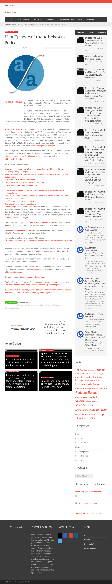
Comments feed (90, 544)
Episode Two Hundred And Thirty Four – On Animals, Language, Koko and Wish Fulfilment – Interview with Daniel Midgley (52, 14)
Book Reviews (81, 442)
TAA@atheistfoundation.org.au (16, 217)
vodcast (83, 418)
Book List (79, 438)
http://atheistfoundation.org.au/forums (38, 269)
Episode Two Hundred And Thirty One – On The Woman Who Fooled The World (36, 27)
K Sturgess (11, 48)
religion (88, 401)
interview (80, 384)
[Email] (90, 1)
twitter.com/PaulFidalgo (14, 159)
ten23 (87, 414)
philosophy (94, 388)
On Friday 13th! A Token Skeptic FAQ (32, 5)
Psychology (94, 397)
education (92, 377)
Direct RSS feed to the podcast (88, 491)
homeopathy (80, 380)
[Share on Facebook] (61, 48)
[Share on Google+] (67, 48)
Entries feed (89, 539)
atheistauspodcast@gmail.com (32, 277)
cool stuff (79, 377)
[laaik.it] (18, 308)
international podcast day (93, 380)
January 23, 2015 (23, 48)
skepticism (100, 409)
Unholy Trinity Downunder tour (41, 222)
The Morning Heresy (33, 156)
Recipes (78, 460)
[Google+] (98, 1)
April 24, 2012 (99, 101)
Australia (87, 373)
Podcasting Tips (81, 456)
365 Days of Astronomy (88, 370)
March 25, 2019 (100, 141)
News (97, 384)
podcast (103, 388)
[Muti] (42, 305)
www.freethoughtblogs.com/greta (43, 145)
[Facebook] (94, 1)
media (89, 384)
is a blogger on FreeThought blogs (24, 129)
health (99, 377)
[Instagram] (102, 1)
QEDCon (80, 400)
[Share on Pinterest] (70, 48)
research (95, 401)
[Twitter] (105, 1)
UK (77, 418)
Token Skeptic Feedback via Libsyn (89, 513)
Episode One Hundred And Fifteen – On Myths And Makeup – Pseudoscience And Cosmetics (95, 93)
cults (86, 377)
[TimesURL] (22, 305)
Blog (77, 434)
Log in (86, 535)
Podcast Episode (31, 24)
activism (101, 369)
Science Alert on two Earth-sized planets (20, 204)
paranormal (79, 388)
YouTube (92, 418)
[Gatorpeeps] (33, 305)
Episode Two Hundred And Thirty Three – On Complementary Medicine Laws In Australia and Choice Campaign (20, 381)
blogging (101, 374)
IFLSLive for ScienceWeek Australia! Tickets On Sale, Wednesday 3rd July (94, 253)
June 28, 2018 (99, 163)
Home (20, 24)
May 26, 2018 (99, 185)
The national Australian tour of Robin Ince (22, 230)
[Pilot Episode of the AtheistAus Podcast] (26, 74)
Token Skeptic (98, 414)
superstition (79, 414)
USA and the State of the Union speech (20, 179)
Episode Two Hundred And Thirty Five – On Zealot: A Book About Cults (32, 10)
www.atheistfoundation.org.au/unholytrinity (21, 240)
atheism (79, 373)
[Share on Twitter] (64, 48)
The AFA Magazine (12, 206)
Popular (80, 32)
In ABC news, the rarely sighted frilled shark (21, 201)
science (80, 405)
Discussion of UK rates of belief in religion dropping (24, 182)
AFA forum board (26, 185)
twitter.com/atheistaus (13, 272)
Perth (87, 388)
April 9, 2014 (99, 124)
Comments (102, 32)
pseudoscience (81, 397)
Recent (91, 32)
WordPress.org (90, 548)
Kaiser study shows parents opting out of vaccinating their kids (29, 169)
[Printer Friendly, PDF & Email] (11, 302)
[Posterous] (58, 305)
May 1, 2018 (99, 202)
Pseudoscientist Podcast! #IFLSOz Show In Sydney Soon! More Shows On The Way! (95, 284)
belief (96, 373)
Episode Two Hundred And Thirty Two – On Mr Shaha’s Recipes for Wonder (55, 384)
